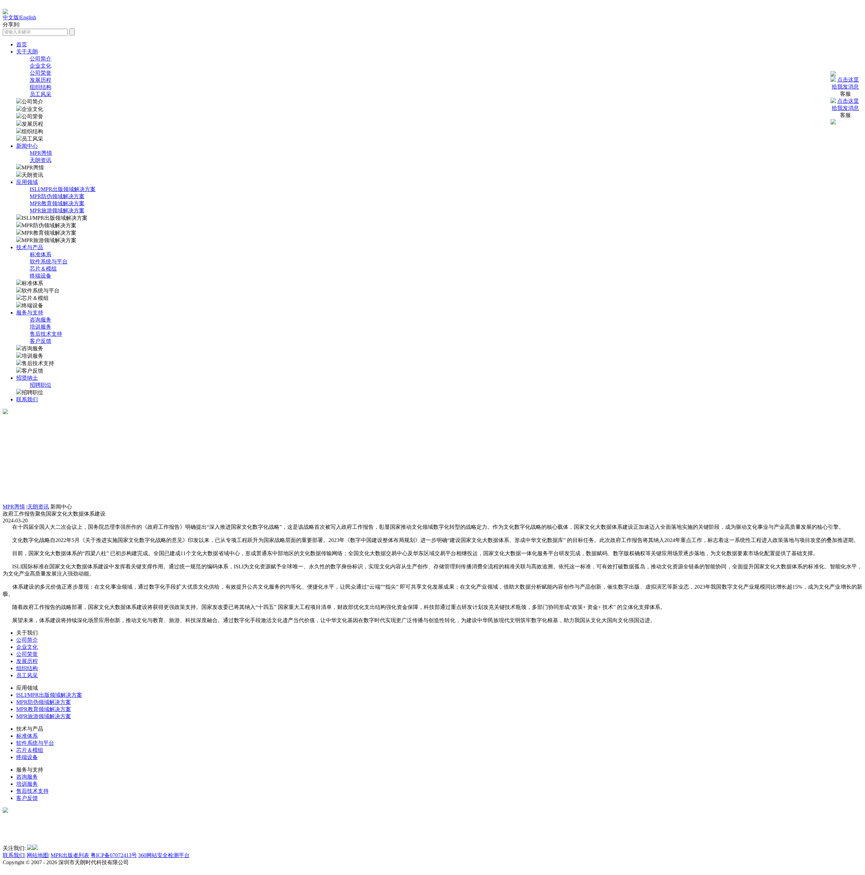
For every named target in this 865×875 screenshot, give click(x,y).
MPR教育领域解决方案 (57, 203)
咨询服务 (40, 320)
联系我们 (27, 399)
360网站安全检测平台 (164, 855)
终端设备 (40, 276)
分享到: (11, 24)
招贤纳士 (27, 378)
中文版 (11, 17)
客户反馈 (40, 341)
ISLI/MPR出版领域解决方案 (63, 189)
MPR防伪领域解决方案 (57, 196)
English (28, 17)
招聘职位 (40, 385)
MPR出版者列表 (70, 855)
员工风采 (40, 94)
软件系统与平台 (49, 261)
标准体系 (40, 254)
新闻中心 (27, 146)
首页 (21, 44)
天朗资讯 (40, 160)
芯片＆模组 (43, 268)
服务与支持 (29, 312)
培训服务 (40, 327)
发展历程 (40, 80)
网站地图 (37, 855)
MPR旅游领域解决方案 (57, 210)
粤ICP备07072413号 (114, 855)
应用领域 (27, 182)
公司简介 (40, 59)
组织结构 (40, 87)
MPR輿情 (41, 153)
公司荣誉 (40, 73)
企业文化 (40, 66)
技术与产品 (29, 247)
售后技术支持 (46, 334)
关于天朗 (27, 51)
